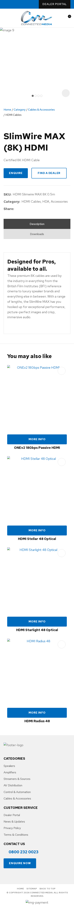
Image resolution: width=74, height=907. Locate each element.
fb (12, 4)
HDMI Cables (13, 115)
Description (37, 224)
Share (8, 209)
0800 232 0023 (5, 4)
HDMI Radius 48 (37, 721)
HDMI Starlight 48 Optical (37, 630)
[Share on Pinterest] (32, 209)
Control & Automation (17, 792)
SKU (7, 194)
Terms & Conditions (16, 834)
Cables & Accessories (41, 109)
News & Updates (14, 821)
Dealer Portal (54, 4)
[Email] (26, 209)
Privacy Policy (12, 828)
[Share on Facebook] (16, 209)
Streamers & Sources (17, 779)
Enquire (15, 173)
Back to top (48, 888)
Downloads (37, 234)
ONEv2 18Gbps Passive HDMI (37, 448)
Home (7, 109)
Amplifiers (10, 772)
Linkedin (26, 4)
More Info (37, 439)
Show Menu (6, 18)
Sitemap (31, 888)
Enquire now (20, 863)
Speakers (9, 766)
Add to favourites (62, 371)
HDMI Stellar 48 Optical (37, 539)
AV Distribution (13, 785)
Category (20, 109)
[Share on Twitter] (21, 209)
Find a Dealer (49, 173)
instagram (19, 4)
